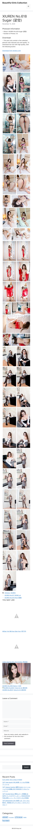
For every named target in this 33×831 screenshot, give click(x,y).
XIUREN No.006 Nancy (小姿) (11, 686)
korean (6, 820)
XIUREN (13, 593)
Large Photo (7, 72)
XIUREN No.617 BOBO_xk (13, 595)
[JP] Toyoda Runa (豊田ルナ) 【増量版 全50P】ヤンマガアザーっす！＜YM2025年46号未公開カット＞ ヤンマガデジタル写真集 (16, 796)
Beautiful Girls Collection (14, 3)
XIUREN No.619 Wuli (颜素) (13, 597)
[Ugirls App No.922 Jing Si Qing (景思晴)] (16, 660)
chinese (19, 817)
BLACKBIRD (11, 817)
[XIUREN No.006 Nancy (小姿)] (16, 684)
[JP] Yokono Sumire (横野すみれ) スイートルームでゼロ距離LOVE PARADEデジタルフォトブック (16, 789)
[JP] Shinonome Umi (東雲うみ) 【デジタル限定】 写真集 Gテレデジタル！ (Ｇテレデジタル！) (16, 803)
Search (26, 767)
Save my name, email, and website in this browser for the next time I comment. (16, 736)
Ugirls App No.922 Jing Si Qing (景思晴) (15, 662)
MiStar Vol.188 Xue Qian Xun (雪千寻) (14, 631)
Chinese (7, 593)
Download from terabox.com (11, 50)
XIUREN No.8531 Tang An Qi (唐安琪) (14, 690)
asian (5, 817)
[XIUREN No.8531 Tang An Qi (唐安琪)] (14, 688)
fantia (24, 817)
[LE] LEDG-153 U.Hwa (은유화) (12, 779)
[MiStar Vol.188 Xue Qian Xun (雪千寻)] (16, 629)
